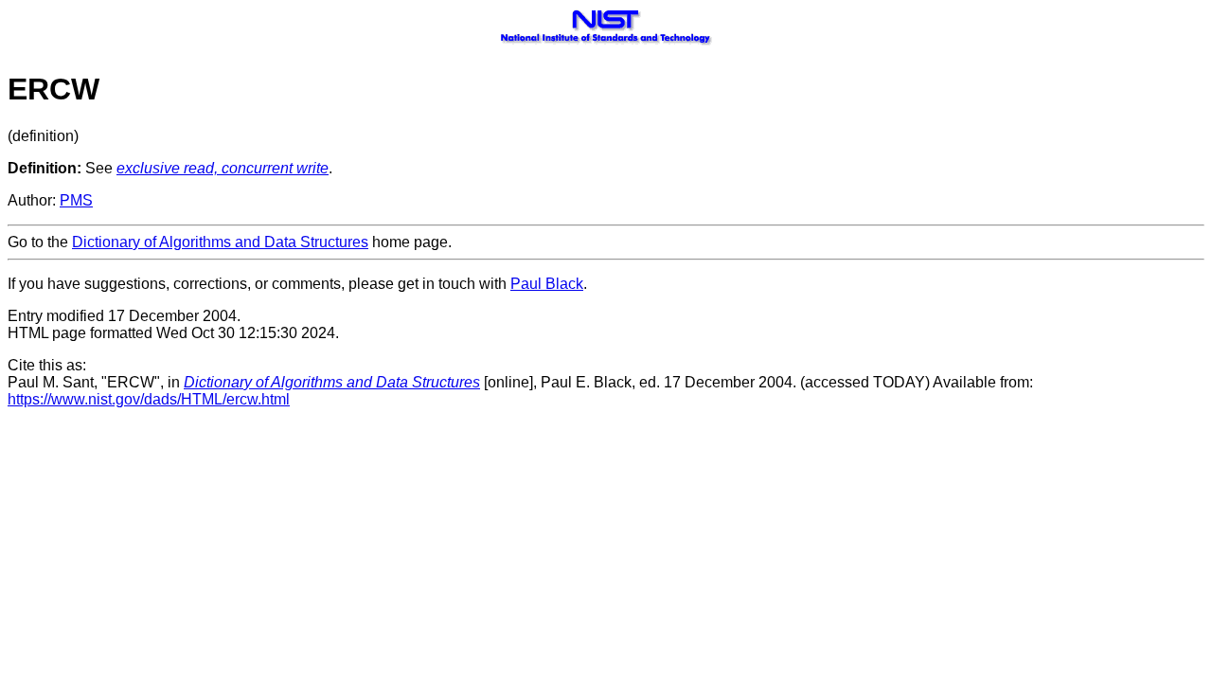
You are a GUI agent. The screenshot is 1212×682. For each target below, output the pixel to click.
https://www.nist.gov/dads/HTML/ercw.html (149, 399)
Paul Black (546, 284)
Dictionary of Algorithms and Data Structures (220, 242)
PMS (76, 200)
